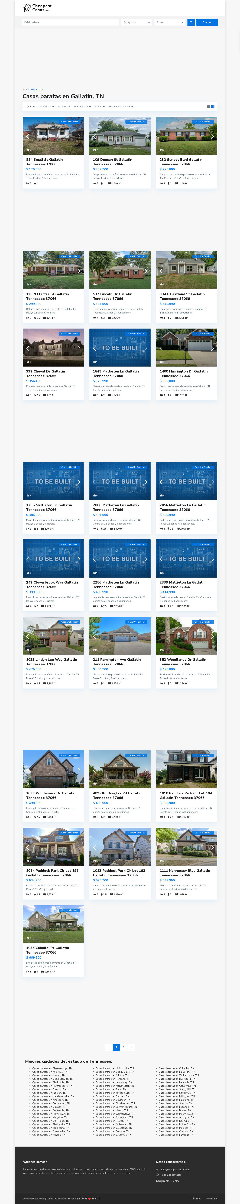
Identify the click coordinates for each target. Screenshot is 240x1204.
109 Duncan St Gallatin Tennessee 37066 (112, 162)
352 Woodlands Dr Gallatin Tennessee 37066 (183, 662)
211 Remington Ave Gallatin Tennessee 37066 (117, 662)
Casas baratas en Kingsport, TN (50, 1100)
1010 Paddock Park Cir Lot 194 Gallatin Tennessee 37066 (186, 795)
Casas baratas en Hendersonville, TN (53, 1096)
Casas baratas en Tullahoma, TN (50, 1128)
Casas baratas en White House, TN (179, 1075)
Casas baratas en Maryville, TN (49, 1117)
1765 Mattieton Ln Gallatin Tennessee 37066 (49, 507)
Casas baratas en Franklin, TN (49, 1089)
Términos (196, 1198)
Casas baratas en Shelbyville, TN (51, 1124)
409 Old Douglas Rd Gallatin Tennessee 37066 (117, 795)
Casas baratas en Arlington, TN (176, 1117)
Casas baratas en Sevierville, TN (177, 1093)
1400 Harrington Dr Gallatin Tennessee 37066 (184, 373)
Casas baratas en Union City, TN (177, 1124)
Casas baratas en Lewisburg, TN (114, 1082)
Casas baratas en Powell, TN (112, 1121)
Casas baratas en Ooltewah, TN (114, 1124)
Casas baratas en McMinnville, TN (115, 1068)
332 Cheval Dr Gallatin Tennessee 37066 (45, 373)
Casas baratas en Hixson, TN (48, 1075)
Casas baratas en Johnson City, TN (115, 1093)
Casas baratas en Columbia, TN (176, 1068)
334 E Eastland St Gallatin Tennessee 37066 (182, 296)
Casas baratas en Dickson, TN (112, 1131)
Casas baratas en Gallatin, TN (49, 1107)
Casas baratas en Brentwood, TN (51, 1103)
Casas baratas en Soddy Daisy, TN (115, 1072)
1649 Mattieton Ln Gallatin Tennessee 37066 (116, 373)
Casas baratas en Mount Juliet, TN (178, 1114)
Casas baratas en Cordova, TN (176, 1131)
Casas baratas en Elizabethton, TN (115, 1103)
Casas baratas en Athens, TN (49, 1135)
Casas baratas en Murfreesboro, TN (52, 1086)
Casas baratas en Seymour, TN (113, 1100)
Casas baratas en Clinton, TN (112, 1075)
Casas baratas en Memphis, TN (176, 1082)
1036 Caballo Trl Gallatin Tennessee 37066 (47, 950)
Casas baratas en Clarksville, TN (50, 1082)
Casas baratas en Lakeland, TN (176, 1100)
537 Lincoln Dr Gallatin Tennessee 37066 (112, 296)
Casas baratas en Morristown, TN (51, 1114)
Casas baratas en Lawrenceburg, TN (116, 1107)
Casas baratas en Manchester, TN (115, 1086)
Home (25, 89)
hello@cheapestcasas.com (175, 1169)
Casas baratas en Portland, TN (113, 1079)
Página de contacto (171, 1175)
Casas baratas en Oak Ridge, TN (50, 1121)
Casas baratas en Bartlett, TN (112, 1096)
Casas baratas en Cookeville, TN (50, 1110)
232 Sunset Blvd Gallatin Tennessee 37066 (181, 162)
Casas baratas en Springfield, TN (114, 1117)
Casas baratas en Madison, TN (176, 1128)
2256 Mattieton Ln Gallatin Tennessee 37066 (116, 584)
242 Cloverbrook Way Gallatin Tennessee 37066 (52, 584)
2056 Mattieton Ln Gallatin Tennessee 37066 (183, 507)
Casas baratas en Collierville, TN (177, 1086)
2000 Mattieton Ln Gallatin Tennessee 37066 (116, 507)
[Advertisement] (120, 58)
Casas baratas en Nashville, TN (176, 1121)
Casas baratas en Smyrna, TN (175, 1103)
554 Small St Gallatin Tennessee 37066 (44, 162)
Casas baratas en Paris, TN (111, 1089)
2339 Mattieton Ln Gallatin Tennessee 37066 (183, 584)
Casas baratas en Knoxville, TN (49, 1072)
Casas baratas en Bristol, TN (175, 1110)
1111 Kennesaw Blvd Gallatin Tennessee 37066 (185, 873)
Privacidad (212, 1198)
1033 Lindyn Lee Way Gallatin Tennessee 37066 (51, 662)
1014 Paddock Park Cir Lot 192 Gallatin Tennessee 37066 (52, 873)
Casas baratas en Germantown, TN (115, 1114)
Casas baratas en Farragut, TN (176, 1135)
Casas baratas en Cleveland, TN (114, 1128)
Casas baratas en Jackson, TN (49, 1093)
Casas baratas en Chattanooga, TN (52, 1068)
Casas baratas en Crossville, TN (114, 1135)
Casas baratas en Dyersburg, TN (177, 1079)
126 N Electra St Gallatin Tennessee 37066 (47, 296)
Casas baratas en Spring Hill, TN (177, 1089)
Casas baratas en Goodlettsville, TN (52, 1079)
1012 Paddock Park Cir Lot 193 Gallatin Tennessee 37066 (119, 873)
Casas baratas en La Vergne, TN (177, 1072)
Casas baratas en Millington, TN (177, 1096)
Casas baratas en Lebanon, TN (176, 1107)
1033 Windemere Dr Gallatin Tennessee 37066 (50, 795)
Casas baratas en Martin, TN (112, 1110)
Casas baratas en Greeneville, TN (51, 1131)
